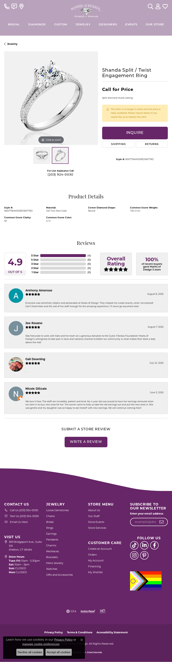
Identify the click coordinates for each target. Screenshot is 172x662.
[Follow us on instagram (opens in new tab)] (134, 555)
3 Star (35, 263)
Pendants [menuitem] (52, 539)
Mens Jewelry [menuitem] (54, 563)
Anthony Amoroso (38, 290)
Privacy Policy (53, 632)
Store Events (96, 522)
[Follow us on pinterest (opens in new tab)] (144, 555)
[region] (51, 98)
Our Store (155, 24)
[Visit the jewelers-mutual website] (88, 611)
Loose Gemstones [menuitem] (57, 510)
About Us (94, 510)
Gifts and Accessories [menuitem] (59, 574)
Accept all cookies (58, 652)
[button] (150, 6)
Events (131, 24)
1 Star (35, 272)
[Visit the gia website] (71, 611)
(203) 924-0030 (60, 174)
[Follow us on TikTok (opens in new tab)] (134, 545)
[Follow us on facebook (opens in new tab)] (154, 545)
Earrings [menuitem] (51, 533)
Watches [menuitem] (51, 568)
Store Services (97, 527)
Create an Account (100, 548)
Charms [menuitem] (51, 545)
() (89, 255)
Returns (152, 144)
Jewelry (83, 24)
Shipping (118, 144)
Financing (94, 566)
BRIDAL (14, 24)
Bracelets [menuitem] (52, 557)
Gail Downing (35, 359)
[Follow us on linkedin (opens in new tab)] (144, 545)
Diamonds (37, 24)
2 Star (35, 268)
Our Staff (93, 516)
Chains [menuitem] (50, 516)
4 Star (35, 259)
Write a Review (86, 442)
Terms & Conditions (79, 632)
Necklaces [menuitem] (52, 551)
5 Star (35, 255)
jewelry (12, 43)
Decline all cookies (30, 652)
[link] (6, 6)
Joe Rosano (33, 323)
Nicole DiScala (36, 388)
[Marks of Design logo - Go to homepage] (86, 9)
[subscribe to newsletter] (161, 522)
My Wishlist (95, 572)
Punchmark (94, 653)
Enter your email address (146, 513)
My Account (96, 560)
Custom (60, 24)
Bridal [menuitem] (49, 522)
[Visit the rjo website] (102, 611)
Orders (92, 554)
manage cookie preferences (40, 644)
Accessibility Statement (112, 632)
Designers (108, 24)
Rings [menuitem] (49, 527)
